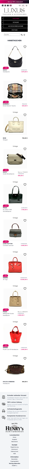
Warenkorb (14, 441)
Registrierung (14, 447)
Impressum (14, 449)
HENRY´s (14, 465)
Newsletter (14, 459)
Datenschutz (14, 451)
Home (14, 437)
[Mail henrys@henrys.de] (8, 6)
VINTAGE (14, 30)
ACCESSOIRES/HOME (15, 26)
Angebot (14, 439)
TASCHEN (15, 18)
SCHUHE (16, 22)
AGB (14, 453)
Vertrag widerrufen (14, 463)
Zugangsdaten (14, 461)
